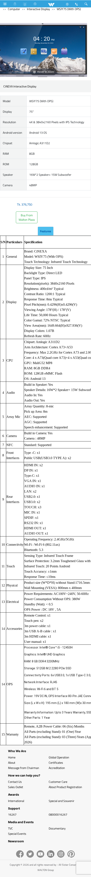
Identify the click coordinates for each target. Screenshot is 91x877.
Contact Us (15, 781)
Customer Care (58, 781)
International (16, 801)
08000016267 (58, 814)
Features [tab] (45, 231)
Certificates (56, 762)
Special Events (17, 833)
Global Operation (59, 757)
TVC (10, 828)
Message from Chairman (23, 768)
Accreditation (57, 768)
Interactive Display (38, 9)
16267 (12, 814)
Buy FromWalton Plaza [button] (27, 217)
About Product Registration (65, 787)
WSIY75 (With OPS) (69, 9)
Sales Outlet (15, 787)
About (11, 762)
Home (11, 757)
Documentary (57, 828)
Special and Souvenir (61, 801)
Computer (14, 9)
